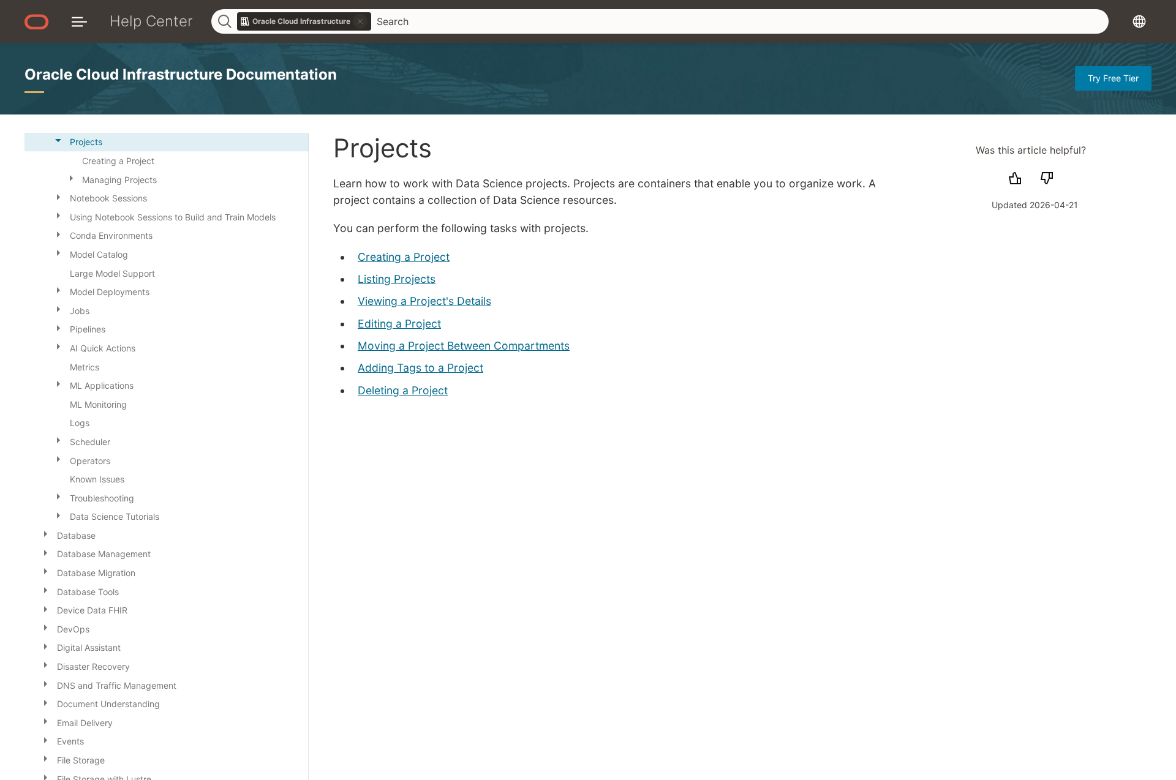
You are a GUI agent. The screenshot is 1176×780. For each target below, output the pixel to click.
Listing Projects (396, 278)
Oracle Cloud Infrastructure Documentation (180, 74)
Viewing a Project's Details (424, 300)
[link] (304, 21)
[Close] (58, 140)
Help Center (151, 21)
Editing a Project (399, 323)
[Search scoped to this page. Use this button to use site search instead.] (360, 21)
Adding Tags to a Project (420, 367)
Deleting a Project (403, 390)
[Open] (71, 177)
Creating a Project (404, 256)
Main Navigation (79, 21)
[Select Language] (1139, 21)
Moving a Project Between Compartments (464, 345)
